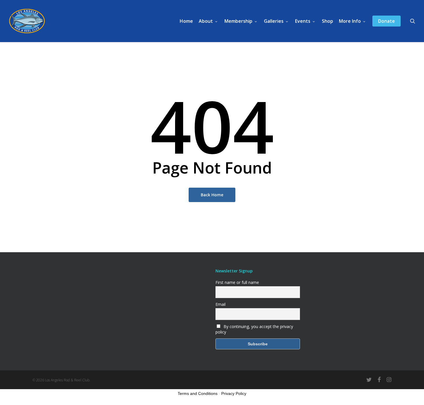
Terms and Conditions (197, 393)
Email (220, 304)
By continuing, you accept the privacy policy (254, 329)
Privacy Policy (233, 393)
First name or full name (237, 282)
